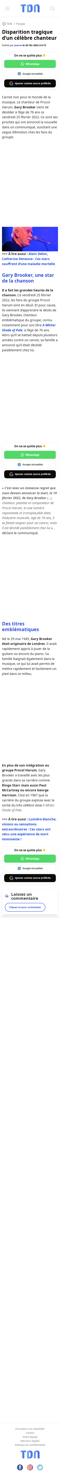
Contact (30, 1432)
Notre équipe (30, 1436)
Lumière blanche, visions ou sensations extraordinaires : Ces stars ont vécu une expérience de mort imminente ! (29, 829)
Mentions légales (30, 1440)
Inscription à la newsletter (30, 1428)
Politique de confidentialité (30, 1444)
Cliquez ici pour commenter (25, 907)
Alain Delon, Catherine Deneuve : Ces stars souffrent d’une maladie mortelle (28, 258)
